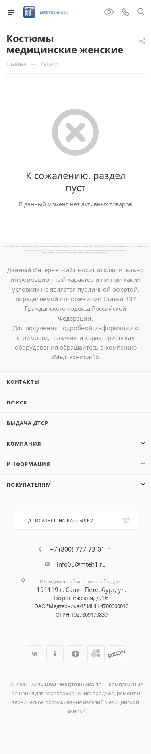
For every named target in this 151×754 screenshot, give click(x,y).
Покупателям (28, 484)
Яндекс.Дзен (75, 653)
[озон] (116, 653)
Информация (28, 464)
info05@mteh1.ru (81, 564)
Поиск (16, 402)
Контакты (22, 381)
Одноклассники (55, 653)
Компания (23, 443)
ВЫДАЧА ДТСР (27, 423)
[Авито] (96, 653)
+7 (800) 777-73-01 (77, 549)
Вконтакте (34, 653)
